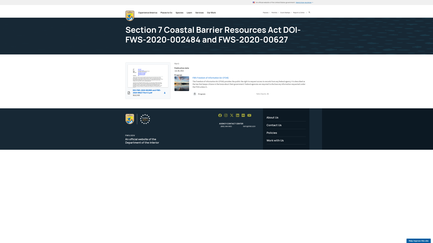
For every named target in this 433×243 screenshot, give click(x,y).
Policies (272, 133)
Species (179, 12)
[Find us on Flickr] (244, 115)
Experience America (147, 12)
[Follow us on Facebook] (220, 115)
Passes (265, 12)
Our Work (211, 12)
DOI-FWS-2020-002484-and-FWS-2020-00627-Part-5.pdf (147, 91)
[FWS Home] (129, 16)
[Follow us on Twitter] (232, 115)
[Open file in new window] (129, 93)
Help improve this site (418, 240)
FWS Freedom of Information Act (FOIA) (210, 77)
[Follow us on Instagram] (226, 115)
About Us (272, 117)
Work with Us (275, 140)
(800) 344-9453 (226, 126)
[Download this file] (165, 93)
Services (199, 12)
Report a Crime (298, 12)
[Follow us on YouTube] (250, 115)
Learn (189, 12)
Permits (274, 12)
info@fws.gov (249, 126)
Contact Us (274, 125)
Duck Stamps (285, 12)
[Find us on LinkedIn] (238, 115)
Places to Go (166, 12)
